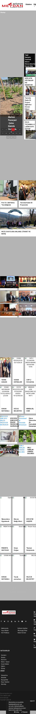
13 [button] (8, 137)
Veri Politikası (5, 633)
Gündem (29, 4)
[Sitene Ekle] (26, 621)
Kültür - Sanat (5, 662)
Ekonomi (3, 659)
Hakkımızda (4, 628)
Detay (17, 712)
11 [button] (16, 133)
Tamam (25, 712)
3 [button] (9, 129)
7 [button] (2, 133)
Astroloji (3, 684)
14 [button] (11, 137)
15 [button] (14, 137)
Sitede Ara (4, 675)
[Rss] (19, 621)
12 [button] (19, 133)
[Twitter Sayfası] (5, 621)
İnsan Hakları (5, 664)
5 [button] (16, 129)
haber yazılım (4, 706)
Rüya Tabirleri (5, 682)
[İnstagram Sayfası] (9, 621)
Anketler (3, 677)
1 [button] (2, 129)
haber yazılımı (4, 702)
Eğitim (3, 666)
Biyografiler (4, 680)
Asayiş (3, 657)
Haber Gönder (22, 633)
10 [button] (13, 133)
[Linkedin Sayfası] (16, 621)
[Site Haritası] (23, 621)
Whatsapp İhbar (22, 630)
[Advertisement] (18, 33)
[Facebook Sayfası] (2, 621)
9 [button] (9, 133)
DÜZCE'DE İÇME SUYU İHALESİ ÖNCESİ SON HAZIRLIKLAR (14, 422)
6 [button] (19, 129)
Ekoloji (3, 668)
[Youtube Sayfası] (12, 621)
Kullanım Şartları (23, 628)
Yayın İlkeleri (5, 630)
